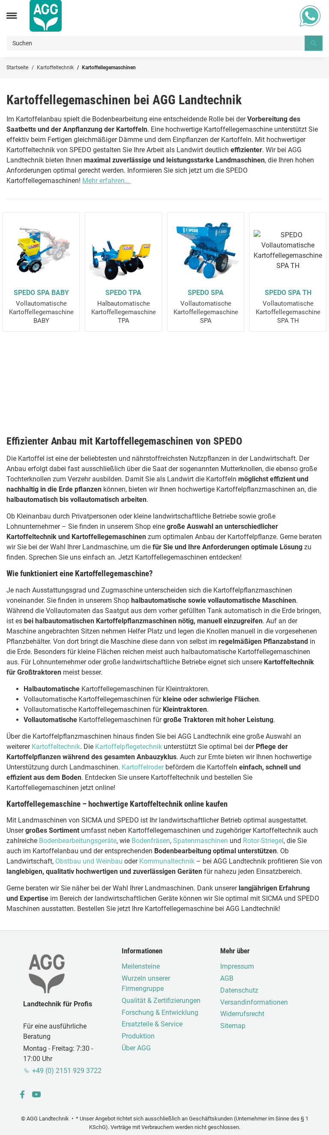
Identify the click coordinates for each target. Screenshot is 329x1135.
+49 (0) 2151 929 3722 (67, 1071)
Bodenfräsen (151, 841)
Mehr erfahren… (106, 181)
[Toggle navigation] (11, 16)
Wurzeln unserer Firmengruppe (146, 983)
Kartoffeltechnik (56, 747)
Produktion (138, 1036)
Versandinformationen (254, 1002)
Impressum (237, 966)
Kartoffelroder (143, 767)
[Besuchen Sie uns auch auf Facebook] (22, 1095)
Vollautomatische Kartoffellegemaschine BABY (41, 306)
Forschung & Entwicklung (160, 1012)
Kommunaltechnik (166, 861)
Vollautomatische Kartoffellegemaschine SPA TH (288, 306)
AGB (226, 978)
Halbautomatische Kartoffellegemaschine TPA (123, 306)
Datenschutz (239, 990)
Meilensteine (141, 966)
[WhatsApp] (310, 15)
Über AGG (136, 1048)
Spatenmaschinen (200, 841)
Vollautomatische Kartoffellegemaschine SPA (205, 306)
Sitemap (232, 1026)
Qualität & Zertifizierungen (161, 1000)
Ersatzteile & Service (152, 1024)
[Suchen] (314, 43)
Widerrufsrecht (242, 1014)
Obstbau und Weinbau (89, 861)
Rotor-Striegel (263, 841)
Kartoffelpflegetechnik (128, 747)
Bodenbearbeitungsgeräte (78, 841)
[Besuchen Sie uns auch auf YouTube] (36, 1095)
